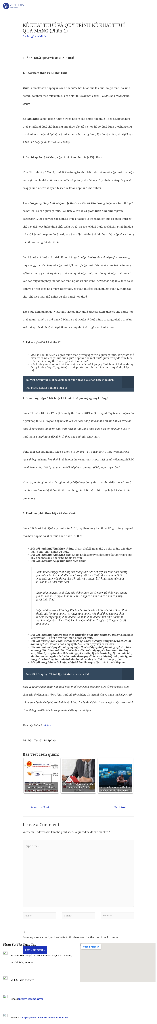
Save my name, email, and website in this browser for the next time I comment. (72, 937)
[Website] (117, 916)
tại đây (47, 725)
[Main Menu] (147, 6)
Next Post (122, 807)
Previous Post (38, 807)
